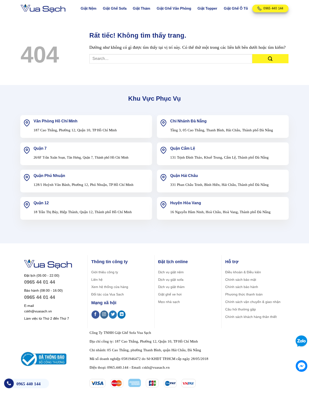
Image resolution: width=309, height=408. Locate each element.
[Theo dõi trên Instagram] (104, 314)
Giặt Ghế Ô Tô (236, 8)
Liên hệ (97, 279)
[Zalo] (300, 341)
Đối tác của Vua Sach (107, 294)
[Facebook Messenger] (301, 366)
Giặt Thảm (141, 8)
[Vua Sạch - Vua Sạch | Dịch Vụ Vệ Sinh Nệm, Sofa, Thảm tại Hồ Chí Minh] (43, 8)
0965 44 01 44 (39, 282)
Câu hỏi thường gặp (240, 309)
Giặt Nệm (88, 8)
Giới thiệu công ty (104, 272)
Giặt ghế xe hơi (170, 294)
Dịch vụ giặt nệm (171, 272)
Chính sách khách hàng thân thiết (251, 317)
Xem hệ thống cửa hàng (109, 287)
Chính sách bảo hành (241, 287)
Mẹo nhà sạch (169, 302)
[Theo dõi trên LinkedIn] (122, 314)
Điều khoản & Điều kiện (243, 272)
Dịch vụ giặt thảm (171, 287)
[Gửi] (270, 58)
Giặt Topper (207, 8)
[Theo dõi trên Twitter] (113, 314)
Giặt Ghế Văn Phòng (174, 8)
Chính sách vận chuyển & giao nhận (253, 302)
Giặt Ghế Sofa (114, 8)
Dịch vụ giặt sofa (170, 279)
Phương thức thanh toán (244, 294)
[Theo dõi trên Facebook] (95, 314)
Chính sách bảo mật (240, 279)
